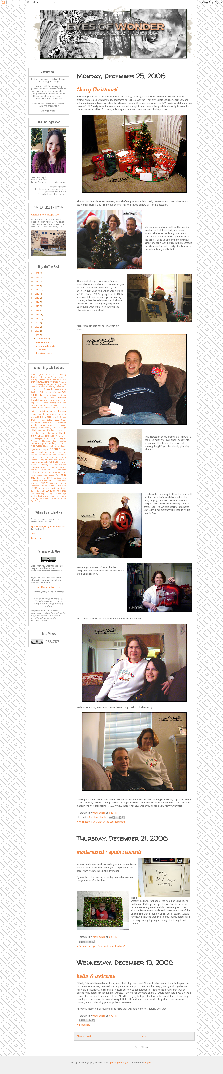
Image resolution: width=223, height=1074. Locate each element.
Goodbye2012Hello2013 (41, 423)
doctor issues (49, 405)
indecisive (47, 430)
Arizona (45, 382)
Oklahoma (61, 455)
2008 (37, 327)
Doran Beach (37, 408)
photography (60, 465)
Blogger (147, 1062)
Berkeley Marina (54, 387)
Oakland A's (55, 452)
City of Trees (51, 400)
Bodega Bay (49, 389)
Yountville (38, 501)
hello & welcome (96, 975)
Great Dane (53, 425)
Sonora (56, 483)
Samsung (34, 481)
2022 (37, 273)
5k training (55, 377)
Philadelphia (54, 462)
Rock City (41, 478)
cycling (34, 405)
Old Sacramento (47, 457)
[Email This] (110, 817)
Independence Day (58, 430)
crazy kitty (61, 403)
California (36, 394)
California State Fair (51, 395)
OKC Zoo (52, 455)
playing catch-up (59, 467)
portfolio (35, 470)
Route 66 (51, 478)
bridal (64, 389)
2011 (37, 314)
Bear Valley (35, 387)
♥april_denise (99, 813)
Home (142, 1036)
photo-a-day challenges (48, 463)
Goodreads (61, 423)
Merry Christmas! (97, 89)
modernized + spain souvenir (109, 851)
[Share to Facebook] (119, 817)
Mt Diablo (61, 443)
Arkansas (54, 382)
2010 (37, 318)
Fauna (34, 414)
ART (45, 384)
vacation (50, 490)
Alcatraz (56, 379)
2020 (37, 281)
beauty (44, 387)
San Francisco (54, 480)
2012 (37, 310)
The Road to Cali (51, 486)
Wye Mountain (45, 499)
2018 (37, 285)
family (103, 817)
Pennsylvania (37, 462)
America (63, 379)
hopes (39, 430)
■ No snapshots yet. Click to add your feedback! (101, 821)
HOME (33, 430)
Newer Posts (85, 1036)
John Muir (40, 433)
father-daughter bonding (54, 411)
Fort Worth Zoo (59, 417)
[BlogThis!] (113, 817)
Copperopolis (36, 403)
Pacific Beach (60, 457)
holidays (62, 428)
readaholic (61, 470)
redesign (35, 472)
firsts (48, 414)
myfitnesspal (36, 449)
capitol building (38, 398)
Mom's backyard (58, 438)
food (49, 417)
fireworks (41, 414)
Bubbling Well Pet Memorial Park (46, 392)
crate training (50, 403)
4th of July (45, 377)
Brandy (58, 389)
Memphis (39, 439)
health (41, 428)
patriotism (58, 460)
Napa (45, 449)
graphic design (38, 425)
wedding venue (51, 494)
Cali (64, 391)
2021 (37, 277)
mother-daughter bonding (43, 443)
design (40, 405)
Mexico (47, 439)
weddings (62, 494)
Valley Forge (40, 494)
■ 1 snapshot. (83, 1024)
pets (46, 462)
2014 (37, 302)
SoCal (50, 483)
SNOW (44, 483)
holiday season (51, 428)
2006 (37, 335)
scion (38, 483)
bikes (64, 387)
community (61, 400)
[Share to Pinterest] (123, 817)
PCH (64, 460)
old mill (34, 457)
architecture (36, 382)
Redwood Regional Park (54, 472)
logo (42, 436)
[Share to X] (116, 817)
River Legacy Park (51, 475)
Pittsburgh (45, 467)
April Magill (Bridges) (119, 1062)
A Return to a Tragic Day (45, 214)
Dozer (48, 407)
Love (47, 436)
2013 (37, 306)
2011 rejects (37, 374)
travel (63, 488)
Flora (43, 416)
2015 (37, 298)
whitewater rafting (54, 496)
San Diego (43, 481)
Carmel (51, 398)
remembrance (36, 475)
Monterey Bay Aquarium (54, 441)
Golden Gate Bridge (56, 420)
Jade (32, 433)
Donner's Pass (60, 405)
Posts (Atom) (141, 1047)
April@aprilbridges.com (48, 587)
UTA (43, 491)
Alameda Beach (45, 379)
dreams (56, 408)
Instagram (36, 538)
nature (54, 449)
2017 (37, 290)
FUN (33, 419)
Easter (63, 408)
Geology (41, 420)
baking (56, 384)
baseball (63, 384)
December (42, 338)
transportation (52, 488)
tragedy (42, 488)
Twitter (34, 533)
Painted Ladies (37, 460)
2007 (37, 331)
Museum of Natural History (54, 446)
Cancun (63, 395)
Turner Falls (36, 491)
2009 (37, 322)
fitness (54, 414)
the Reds (40, 486)
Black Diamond (37, 389)
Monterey (35, 441)
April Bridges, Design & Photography (48, 526)
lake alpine (52, 433)
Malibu (52, 436)
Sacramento (61, 478)
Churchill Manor (38, 400)
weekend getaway (39, 496)
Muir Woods (36, 446)
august (50, 384)
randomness (47, 470)
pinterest (35, 467)
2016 (37, 294)
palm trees (48, 460)
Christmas (94, 817)
